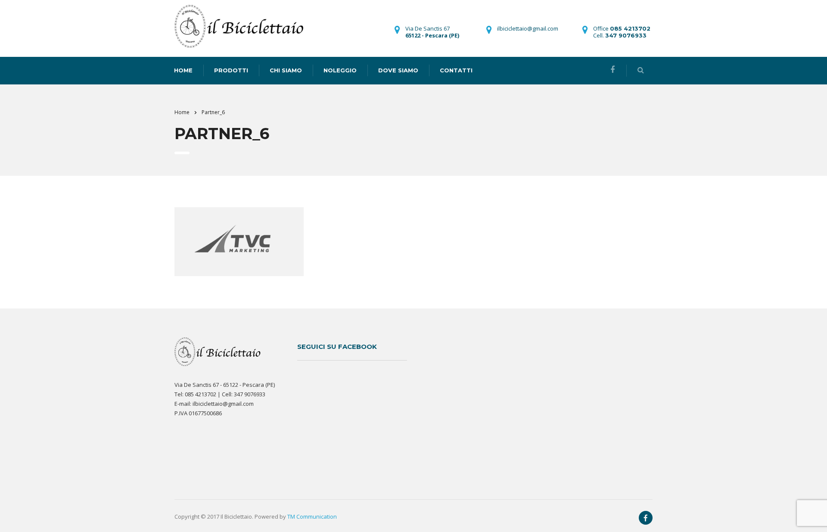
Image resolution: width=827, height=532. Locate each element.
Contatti (456, 70)
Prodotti (231, 70)
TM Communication (312, 516)
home (183, 70)
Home (182, 112)
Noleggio (340, 70)
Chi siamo (286, 70)
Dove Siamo (398, 70)
